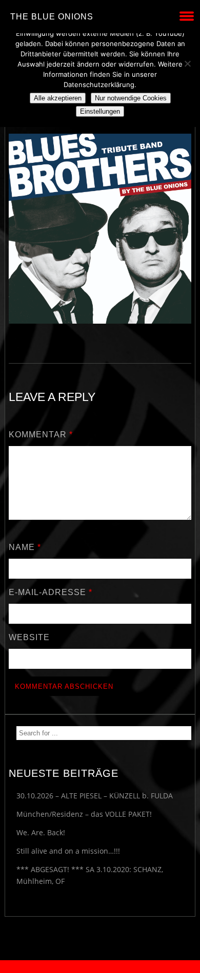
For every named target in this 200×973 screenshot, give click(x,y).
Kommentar (41, 434)
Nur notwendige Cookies (131, 98)
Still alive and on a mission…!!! (68, 851)
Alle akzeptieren (58, 98)
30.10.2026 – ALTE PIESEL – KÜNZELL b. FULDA (94, 795)
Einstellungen (100, 111)
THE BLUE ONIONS (51, 16)
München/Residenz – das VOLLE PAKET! (84, 814)
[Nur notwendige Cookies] (187, 63)
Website (29, 637)
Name (25, 547)
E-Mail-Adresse (50, 592)
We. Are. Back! (40, 832)
